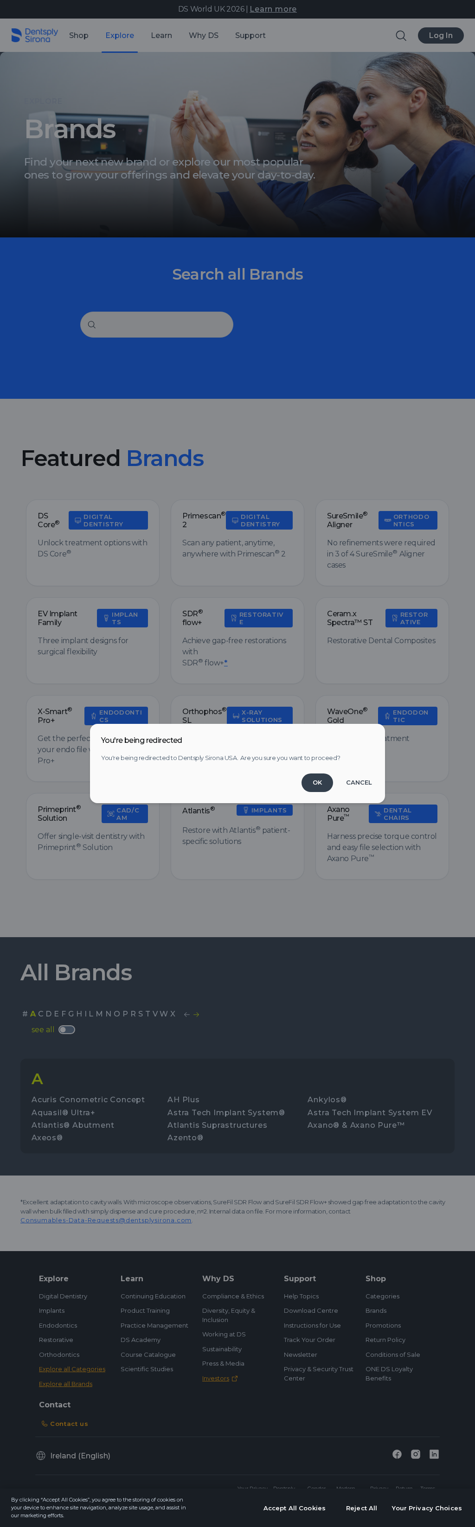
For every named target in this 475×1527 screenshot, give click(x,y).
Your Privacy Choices (427, 1508)
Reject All (361, 1508)
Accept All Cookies (294, 1508)
